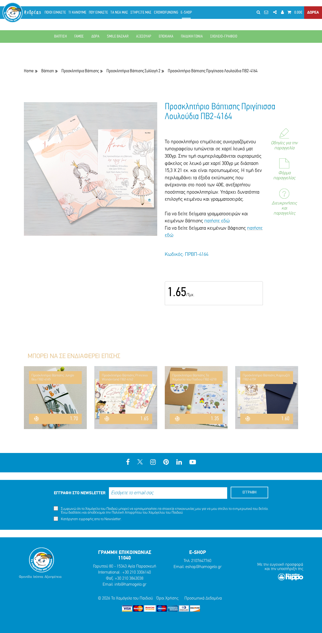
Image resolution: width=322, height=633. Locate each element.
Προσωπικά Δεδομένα (203, 598)
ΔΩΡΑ (95, 36)
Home (29, 71)
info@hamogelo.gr (130, 584)
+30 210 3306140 (136, 572)
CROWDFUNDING (166, 13)
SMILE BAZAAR (118, 36)
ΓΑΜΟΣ (79, 36)
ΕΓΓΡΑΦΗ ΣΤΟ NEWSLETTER (79, 493)
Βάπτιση (47, 71)
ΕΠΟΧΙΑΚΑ (166, 36)
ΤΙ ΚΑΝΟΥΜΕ (77, 13)
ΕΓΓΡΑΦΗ (249, 492)
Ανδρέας (33, 12)
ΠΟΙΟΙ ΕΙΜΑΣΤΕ (55, 13)
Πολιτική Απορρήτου (127, 513)
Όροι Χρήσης (167, 598)
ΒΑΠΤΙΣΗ (60, 36)
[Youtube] (193, 462)
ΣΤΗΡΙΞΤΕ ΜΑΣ (141, 13)
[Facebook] (128, 462)
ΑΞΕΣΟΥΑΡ (143, 36)
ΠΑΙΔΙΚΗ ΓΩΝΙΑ (192, 36)
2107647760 (201, 561)
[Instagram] (152, 462)
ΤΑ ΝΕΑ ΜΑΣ (119, 13)
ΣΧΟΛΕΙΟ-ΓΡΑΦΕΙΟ (223, 36)
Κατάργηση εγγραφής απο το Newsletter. (91, 519)
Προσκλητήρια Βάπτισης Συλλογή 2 (133, 71)
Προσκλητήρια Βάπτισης (80, 71)
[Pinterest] (166, 462)
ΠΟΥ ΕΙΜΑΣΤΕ (98, 13)
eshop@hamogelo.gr (203, 567)
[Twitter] (140, 462)
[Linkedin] (179, 462)
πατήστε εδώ (217, 221)
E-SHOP (186, 13)
